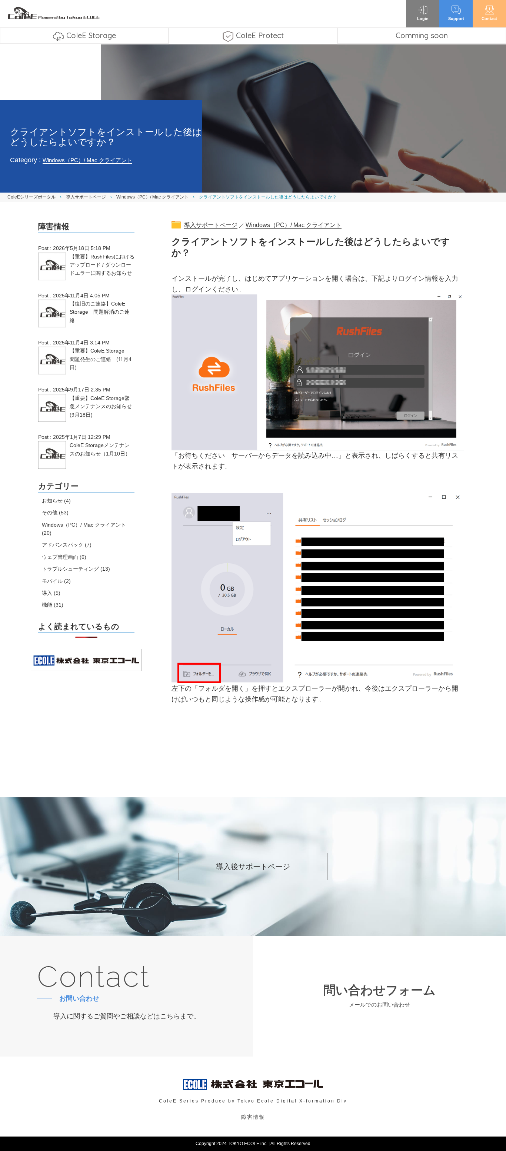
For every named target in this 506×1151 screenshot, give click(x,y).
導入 (47, 593)
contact (489, 18)
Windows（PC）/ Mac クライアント (87, 160)
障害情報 (253, 1117)
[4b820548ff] (318, 587)
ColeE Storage (91, 35)
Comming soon (422, 35)
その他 (49, 513)
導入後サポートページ (253, 867)
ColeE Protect (260, 35)
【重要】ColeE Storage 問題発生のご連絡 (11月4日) (101, 359)
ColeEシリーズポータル (31, 197)
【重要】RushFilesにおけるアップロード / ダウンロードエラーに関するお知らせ (102, 265)
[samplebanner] (318, 372)
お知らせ (52, 501)
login (423, 18)
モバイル (52, 581)
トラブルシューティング (70, 569)
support (456, 18)
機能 (47, 605)
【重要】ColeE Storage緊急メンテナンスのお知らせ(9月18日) (101, 406)
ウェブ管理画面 (60, 557)
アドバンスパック (62, 545)
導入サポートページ (86, 197)
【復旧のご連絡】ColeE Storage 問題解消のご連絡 (100, 312)
